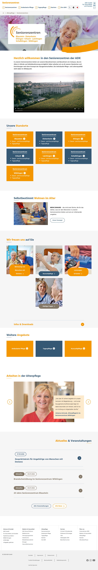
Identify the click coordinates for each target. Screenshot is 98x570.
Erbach (18, 156)
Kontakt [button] (30, 555)
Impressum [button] (40, 555)
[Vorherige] (9, 401)
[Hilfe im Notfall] (77, 7)
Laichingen (47, 156)
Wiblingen (18, 173)
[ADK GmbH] (89, 5)
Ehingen (76, 139)
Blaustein (18, 139)
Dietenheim (48, 139)
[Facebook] (87, 560)
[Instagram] (91, 560)
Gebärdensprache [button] (61, 560)
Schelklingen (76, 156)
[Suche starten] (70, 7)
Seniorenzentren (22, 13)
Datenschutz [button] (51, 555)
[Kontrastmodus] (74, 7)
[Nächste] (88, 401)
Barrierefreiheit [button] (48, 560)
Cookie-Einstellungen (34, 560)
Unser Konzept (57, 220)
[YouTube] (93, 560)
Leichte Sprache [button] (32, 565)
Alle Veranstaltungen (41, 506)
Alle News (58, 506)
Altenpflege (11, 13)
